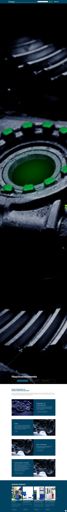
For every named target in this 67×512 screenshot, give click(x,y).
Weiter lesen (14, 509)
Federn (31, 380)
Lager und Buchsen (36, 380)
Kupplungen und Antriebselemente (22, 380)
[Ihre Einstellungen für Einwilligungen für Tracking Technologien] (65, 510)
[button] (57, 498)
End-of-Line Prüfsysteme (50, 501)
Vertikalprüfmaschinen (38, 501)
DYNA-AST (14, 501)
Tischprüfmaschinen (27, 501)
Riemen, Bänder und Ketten (45, 380)
